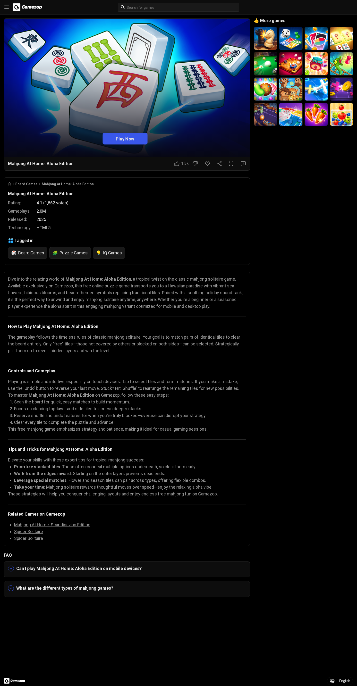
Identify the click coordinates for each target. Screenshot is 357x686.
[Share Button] (219, 163)
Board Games (26, 184)
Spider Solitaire (28, 531)
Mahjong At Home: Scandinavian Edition (52, 524)
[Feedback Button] (243, 163)
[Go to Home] (9, 183)
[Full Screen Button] (231, 163)
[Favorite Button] (207, 163)
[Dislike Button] (195, 163)
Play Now (125, 138)
